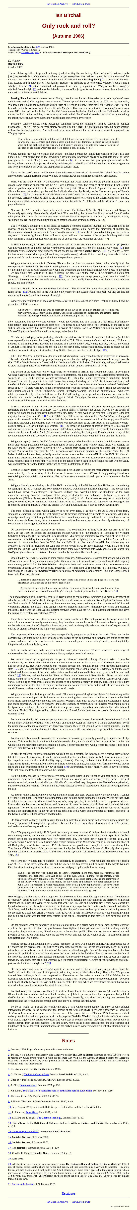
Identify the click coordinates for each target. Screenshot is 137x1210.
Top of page (68, 1193)
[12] (25, 291)
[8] (118, 244)
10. (10, 1107)
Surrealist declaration (23, 1184)
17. (10, 1147)
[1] (101, 79)
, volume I (28, 1085)
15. (10, 1137)
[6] (77, 232)
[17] (16, 668)
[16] (115, 591)
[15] (62, 425)
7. (9, 1090)
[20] (17, 854)
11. (9, 1112)
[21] (48, 963)
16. (10, 1142)
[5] (24, 194)
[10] (105, 250)
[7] (107, 238)
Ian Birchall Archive (57, 4)
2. (9, 1054)
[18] (19, 675)
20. (10, 1164)
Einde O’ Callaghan (30, 52)
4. (9, 1074)
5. (9, 1079)
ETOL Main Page (81, 4)
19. (10, 1158)
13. (10, 1123)
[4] (71, 160)
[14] (43, 416)
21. (10, 1184)
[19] (66, 766)
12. (10, 1117)
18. (10, 1153)
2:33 (38, 47)
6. (9, 1085)
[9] (121, 247)
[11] (61, 276)
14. (10, 1131)
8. (9, 1096)
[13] (105, 350)
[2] (29, 86)
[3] (34, 89)
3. (9, 1069)
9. (9, 1101)
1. (9, 1049)
